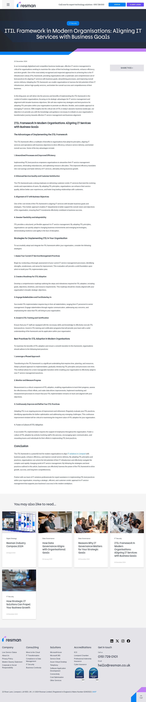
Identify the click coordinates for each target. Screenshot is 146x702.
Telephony (54, 665)
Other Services (55, 680)
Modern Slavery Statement (12, 662)
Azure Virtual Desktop (58, 662)
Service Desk (55, 659)
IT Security (30, 664)
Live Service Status (9, 652)
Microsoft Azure (56, 652)
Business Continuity (33, 668)
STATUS (117, 4)
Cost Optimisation (57, 677)
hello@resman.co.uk (114, 665)
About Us (5, 655)
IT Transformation (32, 655)
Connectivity (55, 674)
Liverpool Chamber (81, 655)
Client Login (135, 4)
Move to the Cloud (33, 652)
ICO (75, 652)
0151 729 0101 (99, 5)
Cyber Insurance (80, 664)
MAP (94, 692)
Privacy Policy (7, 659)
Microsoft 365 (55, 655)
